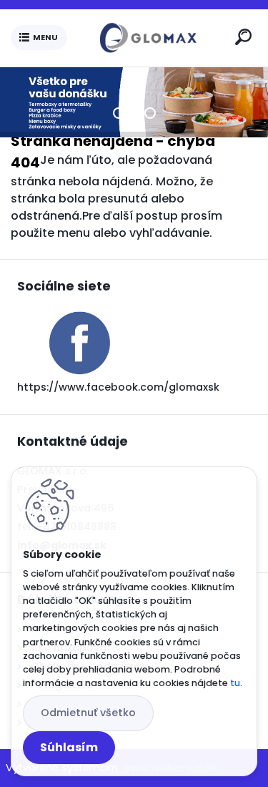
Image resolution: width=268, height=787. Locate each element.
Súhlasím (69, 747)
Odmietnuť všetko (88, 712)
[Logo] (148, 38)
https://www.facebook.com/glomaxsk (118, 387)
